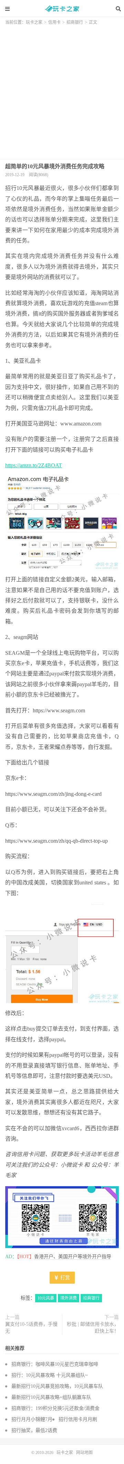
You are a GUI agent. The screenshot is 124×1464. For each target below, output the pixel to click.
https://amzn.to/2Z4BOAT (33, 465)
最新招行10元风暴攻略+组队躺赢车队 (51, 1397)
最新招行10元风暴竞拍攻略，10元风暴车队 (57, 1386)
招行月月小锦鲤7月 (31, 1419)
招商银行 (74, 22)
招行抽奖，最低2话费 (34, 1430)
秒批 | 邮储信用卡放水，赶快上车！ (93, 1328)
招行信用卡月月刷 (78, 1419)
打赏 (64, 1277)
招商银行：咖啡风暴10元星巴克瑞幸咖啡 (54, 1364)
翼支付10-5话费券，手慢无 (31, 1328)
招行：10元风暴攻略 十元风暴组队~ (49, 1375)
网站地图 (84, 1452)
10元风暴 (46, 1298)
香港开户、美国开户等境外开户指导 (72, 1256)
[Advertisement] (62, 90)
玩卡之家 (62, 8)
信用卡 (54, 22)
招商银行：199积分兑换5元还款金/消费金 (55, 1408)
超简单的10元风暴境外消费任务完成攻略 (54, 166)
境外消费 (68, 1298)
